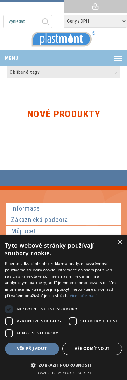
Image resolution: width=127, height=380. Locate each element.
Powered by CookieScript (63, 373)
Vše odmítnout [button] (92, 348)
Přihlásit (95, 6)
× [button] (119, 242)
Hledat (45, 21)
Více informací (83, 295)
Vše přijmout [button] (32, 348)
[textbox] (27, 21)
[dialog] (63, 307)
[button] (63, 365)
